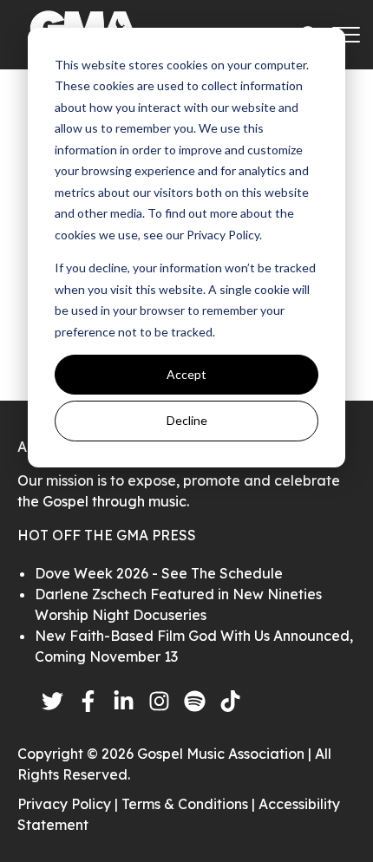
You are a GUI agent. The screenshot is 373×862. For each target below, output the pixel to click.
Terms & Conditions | (189, 804)
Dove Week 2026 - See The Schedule (159, 573)
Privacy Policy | (69, 804)
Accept (186, 374)
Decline (187, 420)
